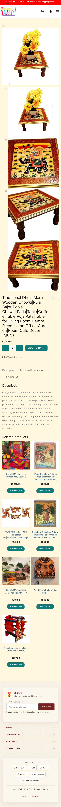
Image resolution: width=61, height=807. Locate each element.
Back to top (29, 797)
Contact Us (13, 748)
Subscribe (46, 707)
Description (8, 370)
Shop (9, 727)
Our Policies (13, 734)
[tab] (8, 370)
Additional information (32, 370)
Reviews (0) (11, 376)
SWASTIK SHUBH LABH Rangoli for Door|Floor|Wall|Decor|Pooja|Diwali (18, 535)
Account (11, 741)
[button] (3, 26)
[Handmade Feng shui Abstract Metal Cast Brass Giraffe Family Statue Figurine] (57, 298)
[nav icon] (57, 12)
